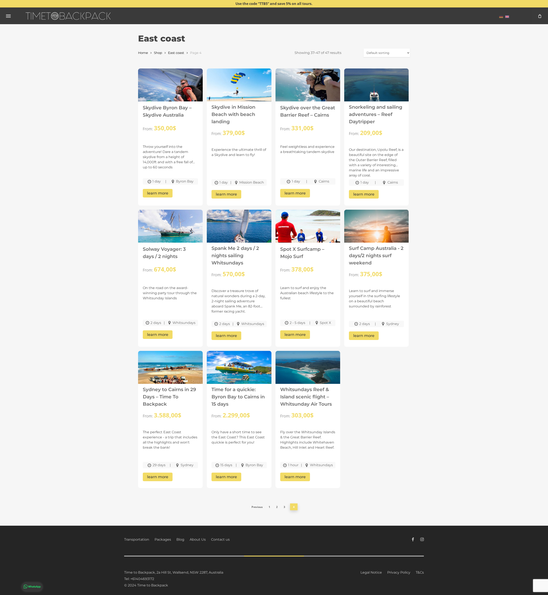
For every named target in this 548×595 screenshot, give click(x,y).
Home (143, 53)
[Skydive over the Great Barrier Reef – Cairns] (307, 89)
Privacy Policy (398, 572)
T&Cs (420, 572)
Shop (158, 53)
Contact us (220, 539)
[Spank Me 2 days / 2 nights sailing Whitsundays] (239, 230)
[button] (8, 16)
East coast (176, 53)
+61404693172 (142, 579)
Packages (163, 539)
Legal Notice (371, 572)
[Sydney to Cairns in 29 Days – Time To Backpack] (170, 371)
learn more (157, 193)
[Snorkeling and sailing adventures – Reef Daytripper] (376, 89)
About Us (198, 539)
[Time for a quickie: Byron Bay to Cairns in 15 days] (239, 371)
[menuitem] (501, 16)
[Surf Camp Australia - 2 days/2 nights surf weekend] (376, 230)
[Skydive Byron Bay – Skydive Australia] (170, 89)
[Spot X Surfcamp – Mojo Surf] (307, 230)
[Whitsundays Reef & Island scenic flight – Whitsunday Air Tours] (307, 371)
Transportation (136, 539)
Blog (180, 539)
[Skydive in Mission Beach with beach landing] (239, 89)
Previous (257, 507)
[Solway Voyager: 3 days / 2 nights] (170, 230)
